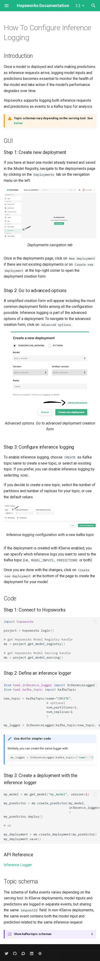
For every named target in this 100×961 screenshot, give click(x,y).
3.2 (78, 6)
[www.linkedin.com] (31, 953)
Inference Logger (18, 865)
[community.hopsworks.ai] (23, 953)
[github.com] (15, 953)
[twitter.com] (6, 953)
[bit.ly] (40, 953)
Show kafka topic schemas (32, 934)
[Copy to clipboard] (95, 622)
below (18, 123)
